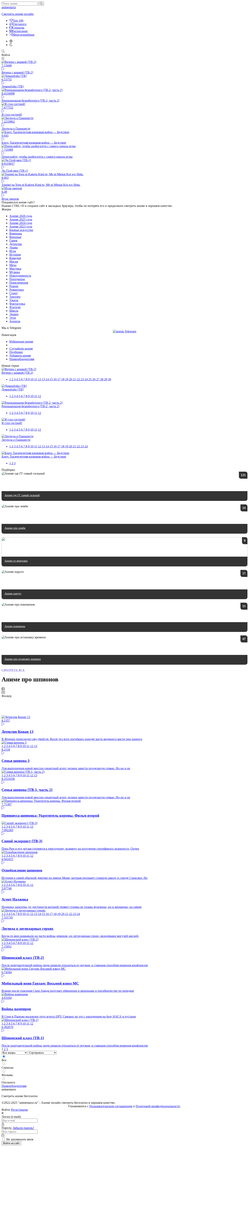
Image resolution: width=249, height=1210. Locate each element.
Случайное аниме (21, 348)
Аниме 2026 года (20, 216)
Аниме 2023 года (20, 226)
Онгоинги (19, 24)
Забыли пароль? (23, 1127)
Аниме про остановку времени (22, 659)
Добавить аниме (20, 355)
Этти (12, 317)
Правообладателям (21, 359)
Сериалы (18, 27)
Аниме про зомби (14, 528)
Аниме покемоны (14, 626)
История (15, 254)
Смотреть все (13, 670)
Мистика (15, 268)
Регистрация (19, 1109)
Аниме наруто (12, 593)
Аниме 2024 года (20, 223)
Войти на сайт (11, 1143)
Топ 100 (18, 20)
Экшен (13, 314)
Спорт (13, 293)
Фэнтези (15, 307)
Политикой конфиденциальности (158, 1106)
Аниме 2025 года (20, 219)
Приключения (18, 282)
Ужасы (13, 300)
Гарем (13, 240)
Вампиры (15, 233)
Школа (13, 310)
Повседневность (20, 275)
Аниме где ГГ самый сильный (22, 495)
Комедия (15, 258)
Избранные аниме (21, 341)
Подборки (16, 352)
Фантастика (17, 303)
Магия (13, 261)
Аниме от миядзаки (16, 560)
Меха (12, 265)
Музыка (14, 272)
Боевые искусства (21, 230)
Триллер (14, 296)
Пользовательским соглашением (110, 1106)
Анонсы (14, 321)
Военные (15, 237)
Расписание (20, 31)
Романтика (16, 289)
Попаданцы (17, 279)
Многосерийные (23, 34)
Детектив (15, 244)
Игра (12, 251)
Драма (13, 247)
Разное (13, 286)
